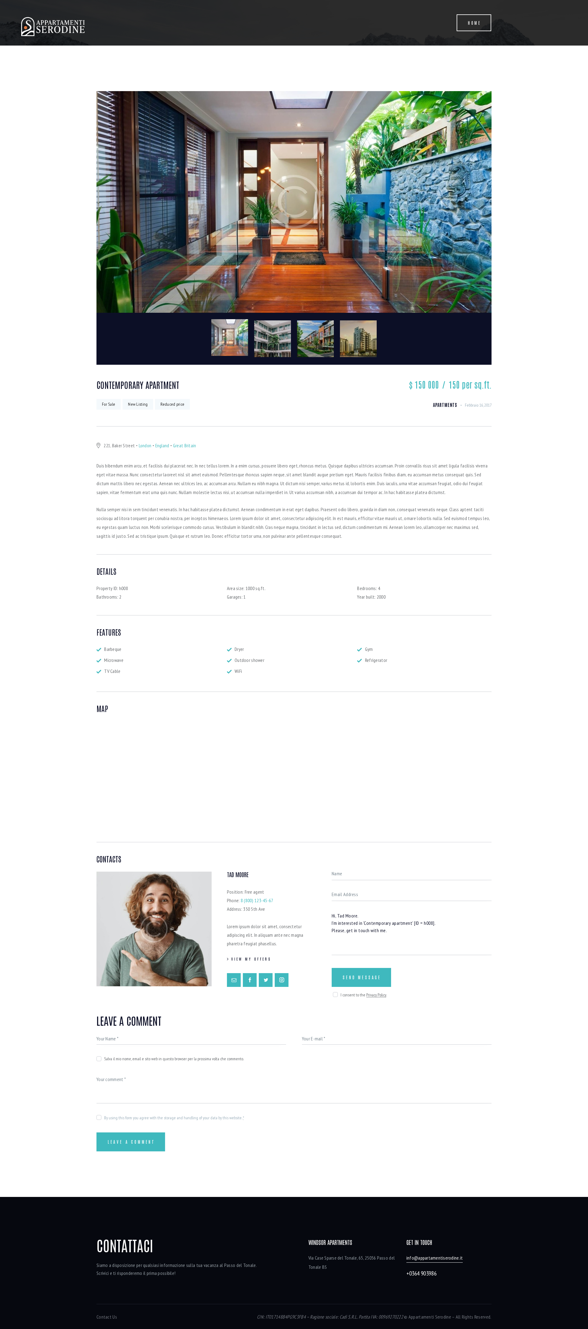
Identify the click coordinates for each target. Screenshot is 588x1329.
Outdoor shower (249, 660)
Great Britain (184, 446)
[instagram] (281, 980)
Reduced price (172, 404)
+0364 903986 (421, 1273)
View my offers (251, 958)
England (162, 446)
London (145, 446)
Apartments (445, 405)
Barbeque (112, 649)
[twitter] (266, 980)
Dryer (239, 649)
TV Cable (112, 671)
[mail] (234, 980)
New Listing (138, 404)
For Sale (108, 404)
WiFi (238, 671)
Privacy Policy (376, 995)
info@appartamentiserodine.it (434, 1258)
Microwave (113, 660)
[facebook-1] (250, 980)
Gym (369, 649)
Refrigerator (376, 660)
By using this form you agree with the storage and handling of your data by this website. (174, 1117)
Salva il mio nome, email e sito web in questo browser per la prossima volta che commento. (174, 1058)
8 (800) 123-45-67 (257, 900)
